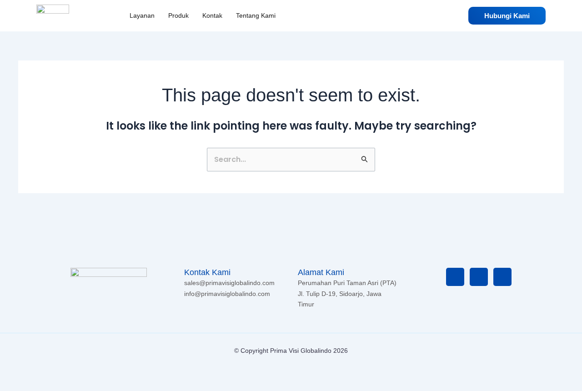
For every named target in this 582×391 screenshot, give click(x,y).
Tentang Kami (256, 15)
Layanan (142, 15)
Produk (178, 15)
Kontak (212, 15)
